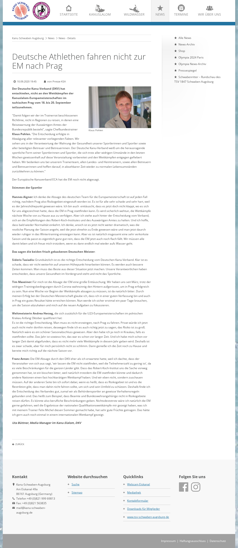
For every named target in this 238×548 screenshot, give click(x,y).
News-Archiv (186, 44)
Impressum (168, 541)
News (160, 14)
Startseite (69, 14)
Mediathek (134, 492)
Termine (181, 14)
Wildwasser (134, 14)
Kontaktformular (137, 501)
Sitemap (77, 492)
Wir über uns (209, 14)
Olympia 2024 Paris (191, 57)
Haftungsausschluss (193, 541)
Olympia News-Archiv (192, 64)
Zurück (19, 444)
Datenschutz (218, 541)
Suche (75, 484)
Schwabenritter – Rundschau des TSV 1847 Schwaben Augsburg (197, 79)
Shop (181, 51)
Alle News (184, 38)
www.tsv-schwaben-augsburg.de (148, 517)
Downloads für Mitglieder (143, 509)
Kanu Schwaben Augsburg (28, 38)
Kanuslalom (100, 14)
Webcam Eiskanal (138, 484)
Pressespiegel (187, 70)
